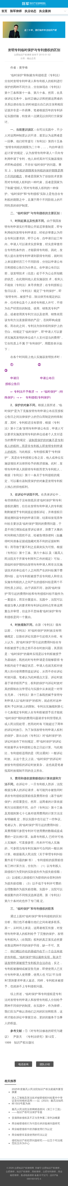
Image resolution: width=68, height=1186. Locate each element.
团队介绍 (45, 1064)
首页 (4, 11)
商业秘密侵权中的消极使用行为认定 (32, 1128)
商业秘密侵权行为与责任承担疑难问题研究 (36, 1123)
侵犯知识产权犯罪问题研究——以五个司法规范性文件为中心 (37, 1142)
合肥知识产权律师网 (34, 4)
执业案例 (45, 11)
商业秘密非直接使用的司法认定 (29, 1134)
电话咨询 (23, 1064)
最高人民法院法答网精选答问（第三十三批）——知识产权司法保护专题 (37, 1110)
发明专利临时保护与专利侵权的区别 (34, 49)
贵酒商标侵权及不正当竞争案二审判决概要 (36, 1117)
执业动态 (30, 11)
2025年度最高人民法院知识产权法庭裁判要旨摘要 (37, 1090)
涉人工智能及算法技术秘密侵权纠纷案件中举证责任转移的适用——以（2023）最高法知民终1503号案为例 (37, 1100)
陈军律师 (16, 11)
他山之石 (31, 58)
